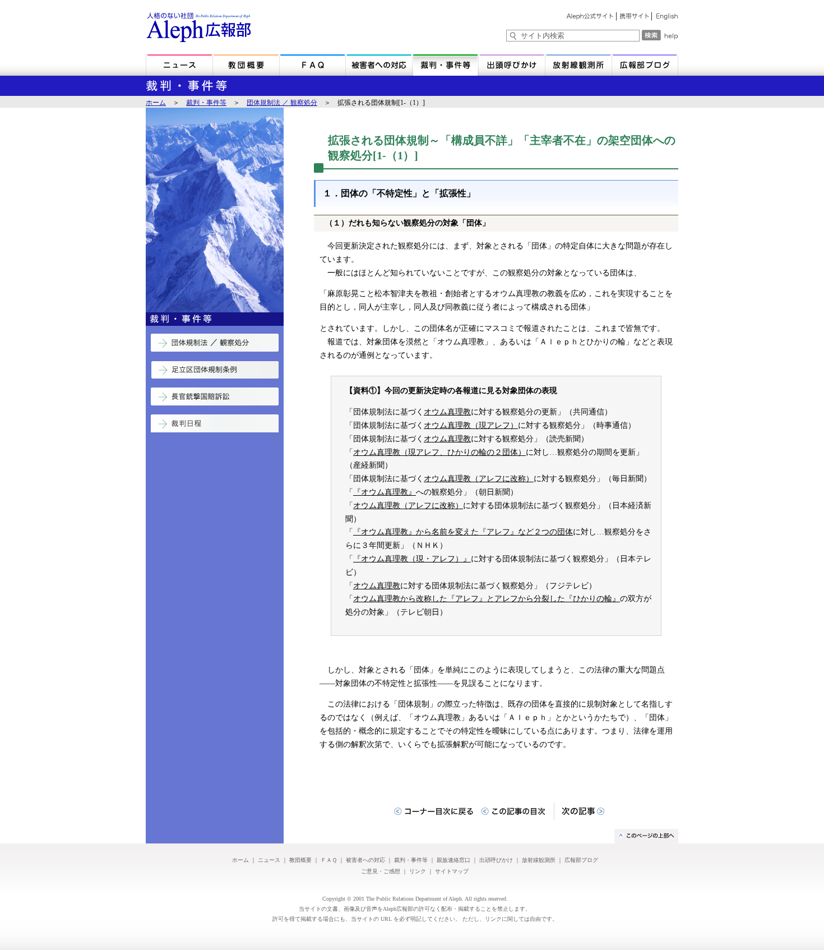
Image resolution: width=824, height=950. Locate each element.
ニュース (269, 860)
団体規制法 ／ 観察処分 (282, 103)
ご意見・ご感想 (380, 871)
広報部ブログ (581, 860)
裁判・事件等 (206, 103)
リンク (417, 871)
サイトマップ (452, 871)
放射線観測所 (538, 860)
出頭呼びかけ (496, 860)
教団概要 (300, 860)
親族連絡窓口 (453, 860)
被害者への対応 (365, 860)
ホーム (156, 103)
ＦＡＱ (329, 860)
